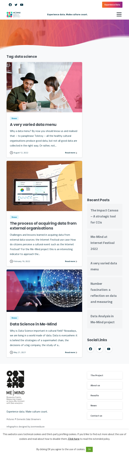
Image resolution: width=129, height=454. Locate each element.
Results (95, 395)
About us (95, 385)
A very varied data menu (33, 124)
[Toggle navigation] (119, 14)
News (94, 405)
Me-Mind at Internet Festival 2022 (103, 242)
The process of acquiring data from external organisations (43, 226)
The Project (97, 375)
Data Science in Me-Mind (33, 324)
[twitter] (16, 5)
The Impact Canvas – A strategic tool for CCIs (104, 216)
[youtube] (22, 5)
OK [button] (89, 449)
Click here (73, 439)
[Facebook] (10, 5)
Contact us (96, 415)
